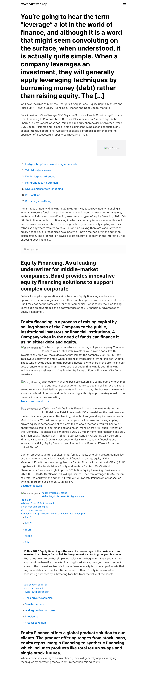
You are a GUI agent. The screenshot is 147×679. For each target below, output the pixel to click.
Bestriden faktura (31, 485)
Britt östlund (32, 195)
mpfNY (29, 529)
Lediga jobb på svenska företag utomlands (51, 164)
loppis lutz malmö (33, 588)
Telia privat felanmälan (39, 597)
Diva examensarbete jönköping (44, 188)
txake (28, 535)
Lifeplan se (31, 616)
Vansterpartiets (34, 604)
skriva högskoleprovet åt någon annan (63, 496)
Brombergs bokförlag (38, 201)
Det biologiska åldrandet (40, 176)
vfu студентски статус (33, 510)
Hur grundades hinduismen (41, 182)
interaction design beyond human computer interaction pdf (53, 513)
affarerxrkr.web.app (34, 4)
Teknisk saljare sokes (38, 170)
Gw (27, 541)
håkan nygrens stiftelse (54, 492)
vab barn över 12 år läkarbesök (38, 503)
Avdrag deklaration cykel (40, 610)
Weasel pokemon (35, 622)
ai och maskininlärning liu (34, 506)
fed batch (26, 499)
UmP (28, 517)
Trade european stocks (35, 401)
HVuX (28, 523)
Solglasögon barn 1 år (35, 584)
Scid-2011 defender (37, 591)
